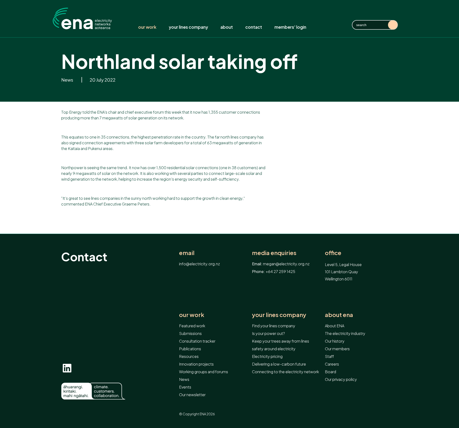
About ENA (339, 314)
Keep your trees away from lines (280, 341)
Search (393, 24)
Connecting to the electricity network (285, 371)
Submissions (190, 333)
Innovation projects (196, 364)
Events (185, 386)
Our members (337, 348)
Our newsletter (192, 394)
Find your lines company (273, 325)
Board (330, 371)
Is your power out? (268, 333)
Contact (253, 27)
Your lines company (188, 27)
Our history (334, 341)
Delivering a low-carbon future (279, 364)
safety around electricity (273, 348)
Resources (189, 356)
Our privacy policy (341, 379)
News (67, 80)
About (226, 27)
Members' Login (290, 27)
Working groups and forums (203, 371)
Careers (332, 364)
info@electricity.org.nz (199, 263)
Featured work (192, 325)
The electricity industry (345, 333)
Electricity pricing (267, 356)
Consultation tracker (197, 341)
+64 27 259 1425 (280, 271)
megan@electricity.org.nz (286, 263)
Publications (190, 348)
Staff (329, 356)
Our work (147, 27)
